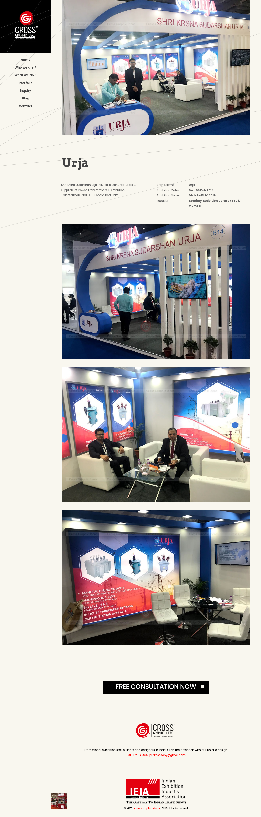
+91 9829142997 (137, 755)
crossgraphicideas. (147, 808)
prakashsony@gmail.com (167, 755)
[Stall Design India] (25, 26)
